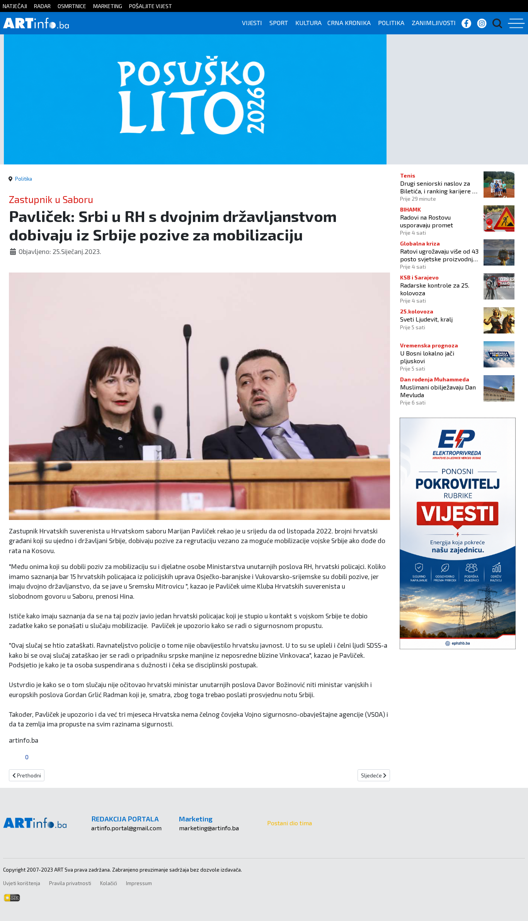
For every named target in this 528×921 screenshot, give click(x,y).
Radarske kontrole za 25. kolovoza (434, 288)
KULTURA (308, 22)
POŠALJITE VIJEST (150, 6)
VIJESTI (252, 22)
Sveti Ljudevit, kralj (426, 319)
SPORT (278, 22)
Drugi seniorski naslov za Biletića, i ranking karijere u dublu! (437, 186)
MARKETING (107, 6)
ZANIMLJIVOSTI (434, 22)
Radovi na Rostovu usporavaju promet (426, 220)
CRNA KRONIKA (349, 22)
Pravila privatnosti (70, 883)
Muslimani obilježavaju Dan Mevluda (438, 390)
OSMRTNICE (72, 6)
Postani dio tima (289, 822)
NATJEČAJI (15, 6)
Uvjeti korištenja (21, 883)
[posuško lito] (195, 98)
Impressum (139, 883)
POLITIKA (391, 22)
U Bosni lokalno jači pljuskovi (427, 356)
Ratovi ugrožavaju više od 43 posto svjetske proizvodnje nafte (439, 254)
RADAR (42, 6)
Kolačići (108, 883)
